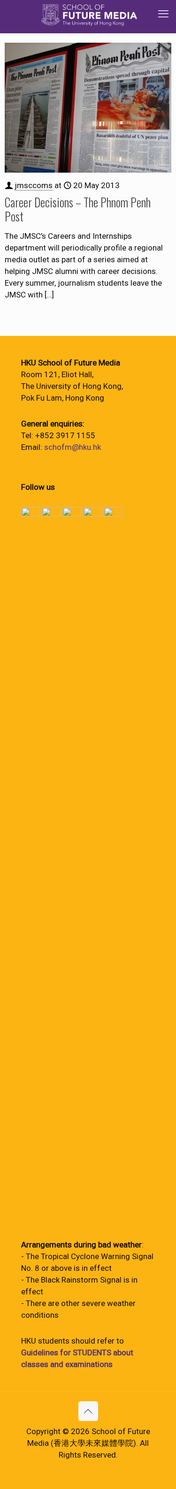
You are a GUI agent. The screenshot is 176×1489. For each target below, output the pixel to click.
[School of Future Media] (89, 14)
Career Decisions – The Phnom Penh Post (78, 209)
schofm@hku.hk (72, 447)
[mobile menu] (163, 14)
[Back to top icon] (88, 1411)
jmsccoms (34, 185)
